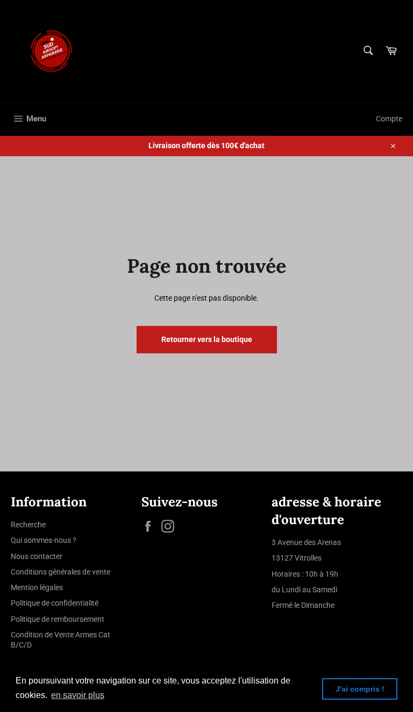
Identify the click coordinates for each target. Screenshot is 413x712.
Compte (389, 118)
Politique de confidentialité (54, 603)
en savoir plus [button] (77, 695)
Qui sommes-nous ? (43, 540)
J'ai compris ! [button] (360, 689)
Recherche (28, 524)
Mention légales (37, 587)
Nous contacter (36, 556)
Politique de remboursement (57, 619)
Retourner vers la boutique (206, 339)
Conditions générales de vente (60, 572)
